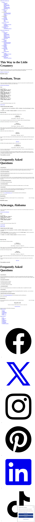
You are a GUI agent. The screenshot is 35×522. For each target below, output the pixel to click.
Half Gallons (6, 19)
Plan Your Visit (2, 85)
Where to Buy (4, 56)
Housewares (6, 25)
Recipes (5, 14)
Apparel (5, 23)
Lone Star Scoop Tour (7, 13)
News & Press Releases (7, 42)
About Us (3, 9)
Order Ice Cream (4, 18)
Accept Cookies (26, 514)
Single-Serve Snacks (7, 37)
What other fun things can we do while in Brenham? (7, 191)
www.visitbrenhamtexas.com (8, 192)
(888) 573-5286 (2, 226)
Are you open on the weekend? (5, 171)
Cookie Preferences (26, 519)
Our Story (5, 10)
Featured (5, 33)
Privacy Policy (25, 512)
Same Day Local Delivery (8, 28)
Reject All (25, 516)
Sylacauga (5, 47)
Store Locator (6, 27)
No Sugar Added (6, 4)
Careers (5, 11)
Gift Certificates (6, 26)
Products (3, 2)
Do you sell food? (3, 289)
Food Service (6, 38)
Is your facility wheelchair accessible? (6, 180)
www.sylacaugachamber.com (8, 295)
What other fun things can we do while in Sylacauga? (8, 293)
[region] (25, 514)
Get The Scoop (4, 41)
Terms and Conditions (5, 323)
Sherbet (5, 6)
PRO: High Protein (7, 5)
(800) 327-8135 (2, 104)
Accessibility (4, 322)
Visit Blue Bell (4, 45)
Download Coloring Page (17, 306)
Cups (5, 21)
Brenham (5, 17)
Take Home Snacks (7, 7)
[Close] (33, 507)
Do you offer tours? (3, 167)
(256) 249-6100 (2, 224)
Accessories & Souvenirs (7, 24)
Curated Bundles (6, 51)
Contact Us (5, 15)
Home (3, 317)
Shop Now (17, 141)
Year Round (5, 3)
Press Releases (4, 320)
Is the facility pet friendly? (4, 286)
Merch (3, 52)
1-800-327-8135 (26, 197)
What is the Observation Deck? (5, 175)
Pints (4, 20)
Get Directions (7, 85)
